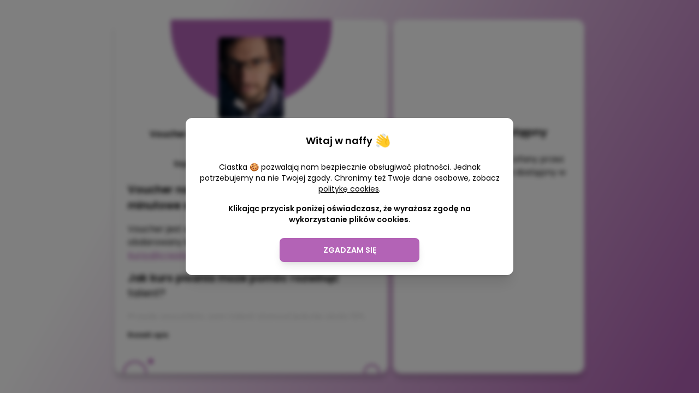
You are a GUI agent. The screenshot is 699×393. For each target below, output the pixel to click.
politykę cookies (348, 188)
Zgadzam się (349, 250)
